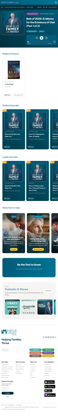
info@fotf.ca (19, 405)
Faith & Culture (48, 353)
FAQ (31, 375)
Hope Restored (48, 366)
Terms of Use (53, 407)
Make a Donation (20, 369)
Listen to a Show (5, 375)
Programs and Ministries (7, 369)
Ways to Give (5, 389)
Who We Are (33, 364)
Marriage (35, 350)
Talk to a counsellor (38, 249)
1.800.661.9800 (11, 405)
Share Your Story (20, 366)
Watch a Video (5, 377)
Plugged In (46, 373)
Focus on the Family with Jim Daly (15, 7)
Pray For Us (18, 364)
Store (7, 396)
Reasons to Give (5, 387)
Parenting (48, 350)
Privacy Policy (46, 407)
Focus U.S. (46, 375)
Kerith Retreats (48, 369)
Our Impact (32, 366)
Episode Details (32, 31)
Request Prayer (5, 364)
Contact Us (32, 377)
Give (8, 393)
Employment (19, 373)
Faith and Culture (32, 14)
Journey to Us (47, 364)
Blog (31, 373)
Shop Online (4, 373)
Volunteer (18, 371)
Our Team (32, 369)
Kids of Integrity (48, 371)
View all (47, 290)
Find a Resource (5, 371)
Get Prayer (13, 249)
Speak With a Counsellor (7, 366)
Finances (32, 371)
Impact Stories (48, 356)
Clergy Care (35, 356)
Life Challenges (35, 353)
